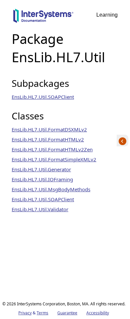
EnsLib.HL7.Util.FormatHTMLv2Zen (52, 149)
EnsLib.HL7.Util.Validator (40, 209)
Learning (107, 15)
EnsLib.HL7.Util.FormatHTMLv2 (48, 139)
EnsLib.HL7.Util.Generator (41, 169)
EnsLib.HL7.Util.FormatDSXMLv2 (49, 129)
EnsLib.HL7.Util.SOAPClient (43, 96)
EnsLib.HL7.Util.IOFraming (42, 179)
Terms (42, 313)
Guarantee (67, 313)
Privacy (25, 313)
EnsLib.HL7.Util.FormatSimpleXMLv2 (54, 159)
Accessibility (97, 313)
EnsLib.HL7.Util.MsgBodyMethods (51, 189)
